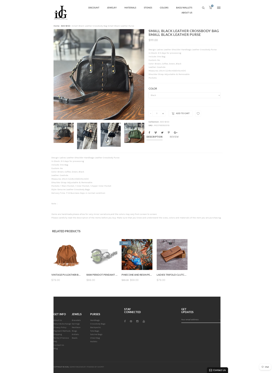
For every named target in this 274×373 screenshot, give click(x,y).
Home (56, 26)
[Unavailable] (102, 263)
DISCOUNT (93, 8)
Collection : (154, 121)
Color (153, 89)
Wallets (93, 341)
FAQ (55, 341)
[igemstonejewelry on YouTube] (144, 321)
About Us (58, 320)
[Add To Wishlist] (198, 113)
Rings (74, 331)
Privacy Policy (60, 327)
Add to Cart (183, 114)
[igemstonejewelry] (61, 13)
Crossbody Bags (97, 324)
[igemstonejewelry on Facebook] (125, 321)
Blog (56, 348)
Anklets (75, 334)
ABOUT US (187, 13)
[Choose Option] (67, 263)
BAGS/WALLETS (184, 8)
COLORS (164, 8)
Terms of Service (61, 338)
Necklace (76, 327)
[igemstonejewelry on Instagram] (137, 321)
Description (154, 136)
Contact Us (59, 345)
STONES (148, 8)
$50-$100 (65, 26)
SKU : (151, 125)
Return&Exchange (62, 324)
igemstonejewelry (77, 367)
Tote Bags (94, 331)
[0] (210, 8)
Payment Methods (62, 331)
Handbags (95, 320)
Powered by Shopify (95, 367)
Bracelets (76, 320)
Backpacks (95, 327)
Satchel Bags (96, 334)
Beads (74, 338)
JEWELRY (112, 8)
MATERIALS (130, 8)
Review (174, 136)
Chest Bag (95, 338)
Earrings (76, 324)
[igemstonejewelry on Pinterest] (131, 321)
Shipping (58, 334)
